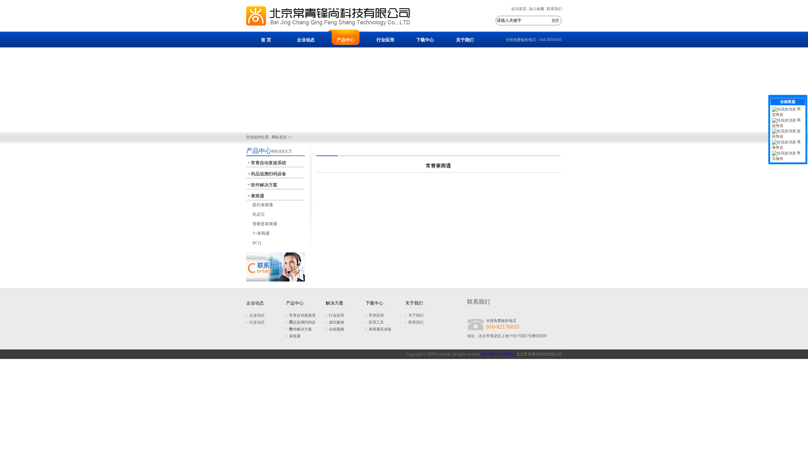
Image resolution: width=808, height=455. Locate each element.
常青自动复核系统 (268, 163)
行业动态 (256, 322)
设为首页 (518, 9)
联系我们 (554, 9)
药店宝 (258, 214)
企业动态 (306, 40)
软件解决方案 (264, 185)
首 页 (266, 40)
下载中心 (425, 40)
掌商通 (257, 196)
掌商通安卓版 (380, 329)
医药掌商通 (262, 205)
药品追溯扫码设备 (268, 174)
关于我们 (465, 40)
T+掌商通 (261, 233)
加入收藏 (536, 9)
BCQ (256, 242)
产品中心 (345, 40)
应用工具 (376, 322)
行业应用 (385, 40)
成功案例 (336, 322)
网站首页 (279, 137)
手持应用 (376, 315)
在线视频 (336, 329)
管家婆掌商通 (264, 223)
